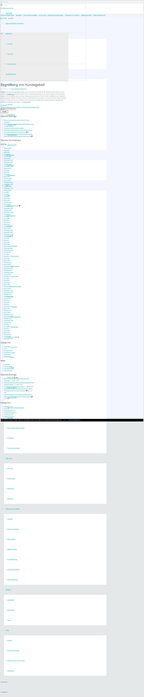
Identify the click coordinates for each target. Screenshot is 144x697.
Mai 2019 (6, 304)
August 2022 (7, 236)
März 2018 (7, 332)
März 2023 (7, 224)
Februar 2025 (7, 178)
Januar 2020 (7, 288)
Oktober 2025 (8, 164)
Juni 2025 (6, 172)
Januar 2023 (7, 228)
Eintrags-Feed (8, 366)
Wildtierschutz (8, 356)
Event (5, 348)
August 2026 (7, 148)
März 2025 (7, 176)
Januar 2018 (7, 336)
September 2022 (8, 234)
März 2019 (7, 308)
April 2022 (7, 242)
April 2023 (7, 222)
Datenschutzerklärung (74, 420)
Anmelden (7, 364)
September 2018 (8, 320)
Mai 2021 (6, 256)
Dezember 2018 (8, 314)
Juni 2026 (6, 150)
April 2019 (7, 306)
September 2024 (8, 188)
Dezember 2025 (8, 160)
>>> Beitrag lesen (26, 102)
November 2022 (8, 232)
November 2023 (8, 208)
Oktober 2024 (8, 186)
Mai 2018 (6, 328)
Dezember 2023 (8, 206)
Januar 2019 (7, 312)
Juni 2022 (6, 238)
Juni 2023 (6, 218)
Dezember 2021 (8, 248)
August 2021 (7, 252)
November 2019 (8, 292)
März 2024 (7, 200)
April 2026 (7, 152)
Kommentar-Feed (9, 368)
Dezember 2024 (8, 182)
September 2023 (8, 212)
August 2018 (7, 322)
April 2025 (7, 174)
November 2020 (8, 268)
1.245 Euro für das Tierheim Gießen (14, 128)
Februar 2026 (7, 156)
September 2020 (8, 272)
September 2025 (8, 166)
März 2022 (7, 244)
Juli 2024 (6, 192)
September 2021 (8, 250)
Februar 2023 (7, 226)
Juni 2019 (6, 302)
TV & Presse (7, 354)
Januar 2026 (7, 158)
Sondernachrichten (9, 352)
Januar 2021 (7, 264)
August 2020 (7, 274)
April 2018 (7, 330)
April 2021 (7, 258)
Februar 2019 (7, 310)
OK (64, 420)
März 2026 (7, 154)
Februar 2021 (7, 262)
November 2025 (8, 162)
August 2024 (7, 190)
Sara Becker (15, 89)
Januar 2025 (7, 180)
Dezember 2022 (8, 230)
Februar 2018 (7, 334)
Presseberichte (22, 89)
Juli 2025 (6, 170)
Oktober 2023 (8, 210)
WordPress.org (8, 370)
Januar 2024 (7, 204)
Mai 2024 (6, 196)
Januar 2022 (7, 246)
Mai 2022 (6, 240)
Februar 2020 (7, 286)
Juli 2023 (6, 216)
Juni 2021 (6, 254)
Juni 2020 (6, 278)
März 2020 (7, 284)
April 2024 (7, 198)
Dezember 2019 (8, 290)
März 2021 (7, 260)
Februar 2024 (7, 202)
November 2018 (8, 316)
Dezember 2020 (8, 266)
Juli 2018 (6, 324)
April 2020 (7, 282)
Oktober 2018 (8, 318)
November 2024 (8, 184)
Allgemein (7, 346)
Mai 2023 (6, 220)
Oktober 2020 (8, 270)
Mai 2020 (6, 280)
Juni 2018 (6, 326)
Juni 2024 (6, 194)
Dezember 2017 (8, 338)
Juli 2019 (6, 300)
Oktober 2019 (8, 294)
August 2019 (7, 298)
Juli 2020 (6, 276)
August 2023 (7, 214)
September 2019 (8, 296)
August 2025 (7, 168)
